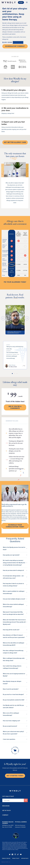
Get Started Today (15, 775)
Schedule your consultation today (15, 526)
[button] (26, 2)
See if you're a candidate (15, 407)
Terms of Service (6, 858)
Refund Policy (24, 858)
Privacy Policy (15, 858)
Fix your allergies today (15, 282)
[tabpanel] (15, 336)
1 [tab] (12, 373)
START (21, 2)
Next (27, 318)
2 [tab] (14, 373)
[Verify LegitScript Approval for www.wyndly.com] (16, 838)
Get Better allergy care (15, 142)
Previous (3, 318)
